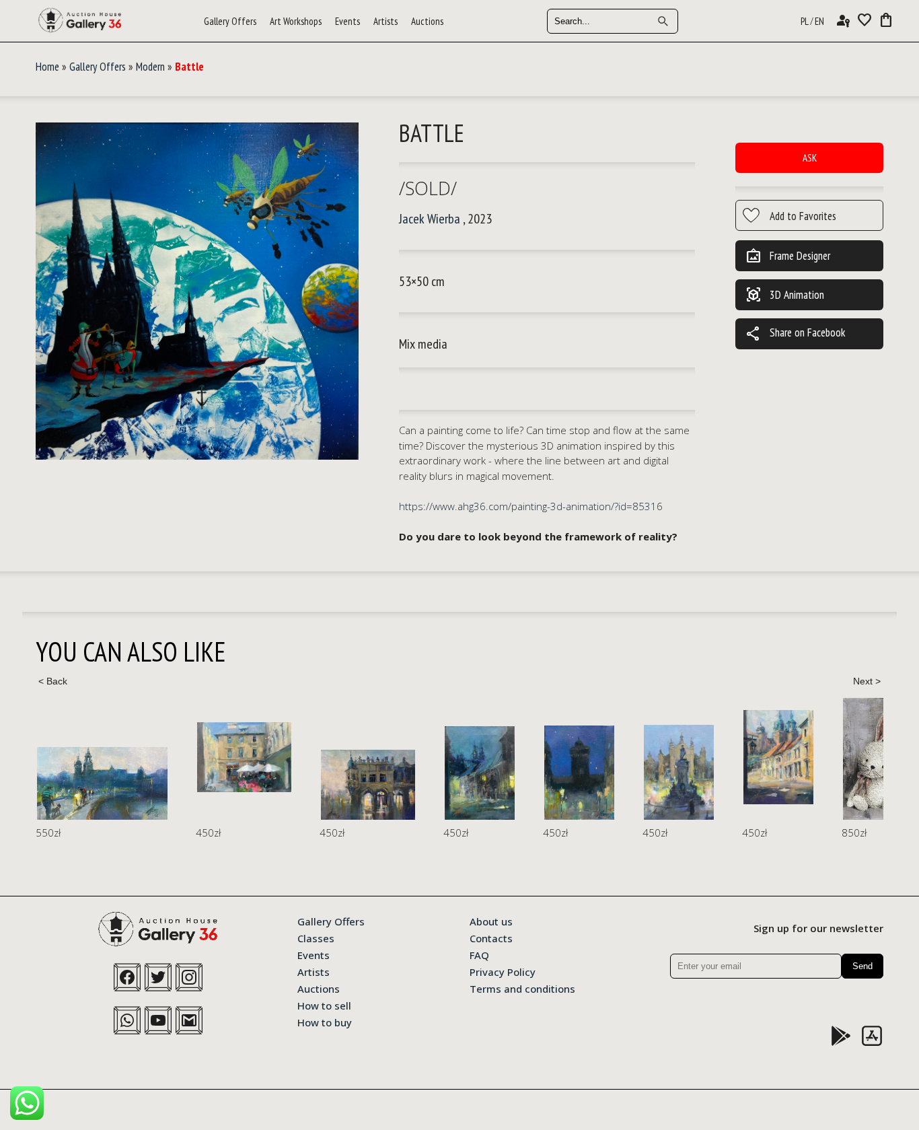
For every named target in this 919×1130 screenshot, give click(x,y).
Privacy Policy (503, 971)
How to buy (324, 1022)
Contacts (491, 937)
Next (866, 681)
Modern (150, 66)
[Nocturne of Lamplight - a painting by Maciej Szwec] (480, 773)
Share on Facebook (795, 333)
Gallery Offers (230, 21)
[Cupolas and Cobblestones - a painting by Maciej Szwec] (778, 757)
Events (347, 21)
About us (491, 921)
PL (805, 21)
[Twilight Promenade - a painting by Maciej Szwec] (102, 783)
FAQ (479, 954)
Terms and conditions (522, 988)
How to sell (324, 1005)
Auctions (427, 21)
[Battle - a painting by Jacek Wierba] (197, 291)
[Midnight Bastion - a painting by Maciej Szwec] (579, 773)
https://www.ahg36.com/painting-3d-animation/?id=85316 (531, 506)
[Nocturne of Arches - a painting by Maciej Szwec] (368, 785)
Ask (810, 157)
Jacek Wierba (429, 218)
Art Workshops (296, 21)
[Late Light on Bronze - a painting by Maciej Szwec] (679, 772)
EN (819, 21)
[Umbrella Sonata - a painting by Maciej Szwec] (244, 757)
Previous (52, 681)
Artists (385, 21)
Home (47, 66)
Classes (315, 937)
